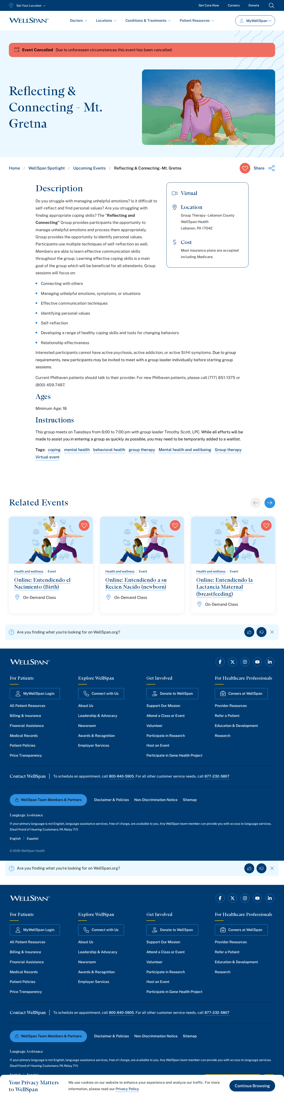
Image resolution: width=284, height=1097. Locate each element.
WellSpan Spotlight (46, 168)
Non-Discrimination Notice (156, 800)
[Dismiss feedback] (272, 632)
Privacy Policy (127, 1089)
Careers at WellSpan (245, 693)
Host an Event (157, 745)
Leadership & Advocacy (97, 716)
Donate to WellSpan (176, 693)
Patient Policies (22, 745)
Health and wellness (28, 571)
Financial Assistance (27, 726)
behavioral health (109, 449)
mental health (77, 449)
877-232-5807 (217, 776)
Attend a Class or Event (165, 716)
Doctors (76, 20)
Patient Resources (195, 20)
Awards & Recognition (96, 736)
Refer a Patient (227, 716)
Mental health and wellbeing (185, 449)
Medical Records (24, 736)
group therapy (142, 449)
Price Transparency (26, 755)
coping (54, 449)
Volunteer (154, 726)
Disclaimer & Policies (111, 800)
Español (32, 838)
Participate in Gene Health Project (174, 755)
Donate (253, 5)
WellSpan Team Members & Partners (51, 800)
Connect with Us (105, 693)
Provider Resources (231, 706)
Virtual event (47, 457)
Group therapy (228, 449)
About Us (85, 706)
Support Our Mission (163, 706)
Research (222, 736)
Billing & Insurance (25, 716)
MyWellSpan (256, 21)
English (15, 838)
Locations (104, 20)
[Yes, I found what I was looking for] (249, 632)
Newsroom (87, 726)
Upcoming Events (89, 168)
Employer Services (93, 745)
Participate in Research (165, 736)
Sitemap (190, 800)
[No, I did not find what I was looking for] (261, 632)
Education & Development (236, 726)
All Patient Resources (27, 706)
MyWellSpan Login (38, 693)
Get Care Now (209, 5)
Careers (234, 5)
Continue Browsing (252, 1085)
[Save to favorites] (245, 168)
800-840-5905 (121, 776)
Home (14, 168)
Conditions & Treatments (145, 20)
